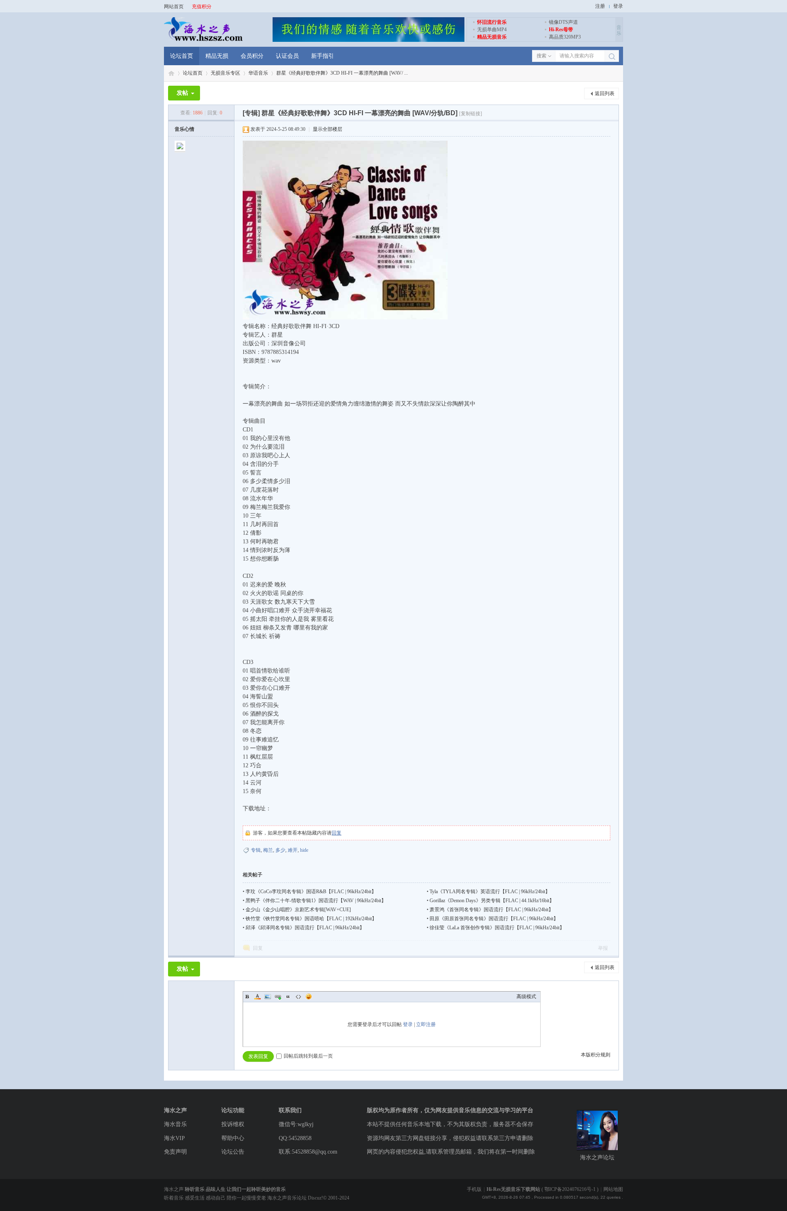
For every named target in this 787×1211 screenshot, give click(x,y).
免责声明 (175, 1152)
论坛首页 (181, 56)
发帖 (182, 93)
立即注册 (426, 1024)
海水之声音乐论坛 (171, 73)
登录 (618, 6)
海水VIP (174, 1138)
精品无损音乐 (492, 37)
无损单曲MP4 (492, 29)
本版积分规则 (595, 1055)
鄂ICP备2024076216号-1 (570, 1189)
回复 (336, 833)
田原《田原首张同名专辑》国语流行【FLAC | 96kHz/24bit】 (494, 918)
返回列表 (604, 93)
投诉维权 (232, 1124)
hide (304, 850)
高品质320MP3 (565, 37)
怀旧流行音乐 (492, 22)
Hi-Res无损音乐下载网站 (513, 1189)
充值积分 (202, 6)
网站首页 (174, 6)
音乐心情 (184, 129)
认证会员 (287, 56)
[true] (612, 56)
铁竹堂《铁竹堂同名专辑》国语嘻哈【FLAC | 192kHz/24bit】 (311, 918)
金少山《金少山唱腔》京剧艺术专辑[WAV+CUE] (298, 909)
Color (257, 996)
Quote (288, 996)
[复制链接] (470, 113)
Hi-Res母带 (561, 29)
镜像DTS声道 (563, 22)
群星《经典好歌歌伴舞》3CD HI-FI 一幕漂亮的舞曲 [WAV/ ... (342, 73)
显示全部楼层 (327, 129)
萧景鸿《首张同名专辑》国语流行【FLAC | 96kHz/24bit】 (491, 909)
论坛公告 (232, 1152)
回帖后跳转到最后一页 (308, 1056)
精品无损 (216, 56)
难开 (293, 850)
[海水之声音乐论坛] (203, 40)
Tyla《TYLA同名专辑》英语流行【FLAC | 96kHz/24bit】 (490, 891)
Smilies (309, 996)
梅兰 (268, 850)
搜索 (541, 56)
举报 (603, 948)
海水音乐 (175, 1124)
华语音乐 (258, 73)
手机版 (474, 1189)
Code (298, 996)
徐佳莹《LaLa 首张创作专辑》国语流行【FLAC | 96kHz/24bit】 (497, 927)
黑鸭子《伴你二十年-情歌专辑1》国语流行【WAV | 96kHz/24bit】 (316, 900)
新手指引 (322, 56)
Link (278, 996)
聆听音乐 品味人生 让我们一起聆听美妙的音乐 (235, 1189)
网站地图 (613, 1189)
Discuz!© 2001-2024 (328, 1198)
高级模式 (526, 996)
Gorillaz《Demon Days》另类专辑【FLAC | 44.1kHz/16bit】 (492, 900)
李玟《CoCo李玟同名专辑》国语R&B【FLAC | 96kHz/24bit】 (311, 891)
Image (268, 996)
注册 (600, 6)
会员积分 (252, 56)
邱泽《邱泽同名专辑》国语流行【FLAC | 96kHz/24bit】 (305, 927)
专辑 (256, 850)
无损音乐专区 (225, 73)
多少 (280, 850)
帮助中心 (232, 1138)
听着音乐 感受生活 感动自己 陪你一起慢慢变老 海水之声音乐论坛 (236, 1198)
